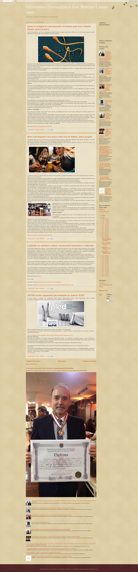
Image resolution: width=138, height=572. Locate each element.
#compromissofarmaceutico (105, 284)
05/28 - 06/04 (105, 269)
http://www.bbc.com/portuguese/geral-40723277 (41, 126)
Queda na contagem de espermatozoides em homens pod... (106, 239)
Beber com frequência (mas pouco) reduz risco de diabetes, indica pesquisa (59, 136)
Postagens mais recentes (33, 361)
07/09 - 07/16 (105, 260)
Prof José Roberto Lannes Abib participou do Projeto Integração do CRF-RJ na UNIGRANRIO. (51, 529)
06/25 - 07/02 (105, 263)
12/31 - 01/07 (105, 219)
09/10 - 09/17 (105, 232)
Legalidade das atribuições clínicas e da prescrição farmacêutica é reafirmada (60, 245)
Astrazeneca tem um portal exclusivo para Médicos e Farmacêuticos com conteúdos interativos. (52, 556)
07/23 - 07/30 (105, 256)
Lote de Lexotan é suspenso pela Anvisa (40, 522)
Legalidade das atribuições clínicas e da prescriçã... (106, 248)
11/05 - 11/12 (105, 223)
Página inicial (61, 361)
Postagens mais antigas (89, 361)
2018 (102, 215)
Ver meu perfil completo (104, 211)
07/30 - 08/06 (105, 237)
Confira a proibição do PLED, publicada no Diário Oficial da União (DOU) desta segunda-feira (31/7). (50, 335)
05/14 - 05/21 (105, 273)
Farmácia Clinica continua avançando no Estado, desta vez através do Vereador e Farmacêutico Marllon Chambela (56, 536)
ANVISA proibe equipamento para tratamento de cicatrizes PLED (55, 295)
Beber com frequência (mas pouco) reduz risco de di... (106, 244)
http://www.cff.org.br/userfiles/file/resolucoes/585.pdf (49, 282)
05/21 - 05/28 (105, 271)
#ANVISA (101, 283)
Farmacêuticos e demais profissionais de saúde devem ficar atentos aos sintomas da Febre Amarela (53, 508)
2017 (102, 217)
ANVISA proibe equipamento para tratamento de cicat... (106, 252)
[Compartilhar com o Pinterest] (52, 130)
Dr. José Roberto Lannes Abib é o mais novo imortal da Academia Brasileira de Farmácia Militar (50, 368)
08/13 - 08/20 (105, 234)
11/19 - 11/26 (105, 221)
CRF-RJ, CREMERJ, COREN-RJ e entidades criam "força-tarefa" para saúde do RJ (44, 552)
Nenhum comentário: (40, 129)
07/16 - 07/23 (105, 258)
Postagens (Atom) (33, 364)
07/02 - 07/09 (105, 262)
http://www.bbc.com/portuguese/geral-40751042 (41, 235)
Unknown (103, 209)
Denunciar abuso (103, 290)
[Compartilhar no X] (50, 130)
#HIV (100, 286)
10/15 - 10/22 (105, 225)
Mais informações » (31, 352)
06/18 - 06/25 (105, 266)
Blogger (96, 569)
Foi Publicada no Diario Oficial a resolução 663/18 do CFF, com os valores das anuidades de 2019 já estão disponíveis (51, 548)
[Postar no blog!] (48, 130)
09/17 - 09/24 (105, 231)
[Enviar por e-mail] (47, 130)
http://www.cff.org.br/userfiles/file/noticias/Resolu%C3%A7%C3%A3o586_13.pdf (55, 284)
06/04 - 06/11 (105, 268)
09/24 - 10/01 (105, 229)
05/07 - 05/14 (105, 275)
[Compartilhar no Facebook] (51, 130)
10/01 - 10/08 (105, 227)
